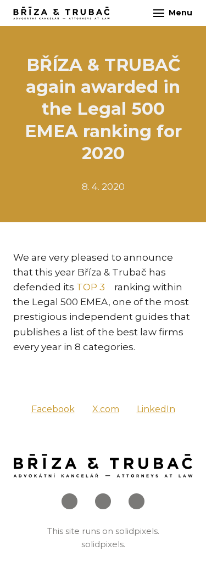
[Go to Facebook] (69, 501)
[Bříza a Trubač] (61, 13)
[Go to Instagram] (103, 501)
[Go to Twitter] (136, 501)
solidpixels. (137, 531)
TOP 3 (90, 287)
